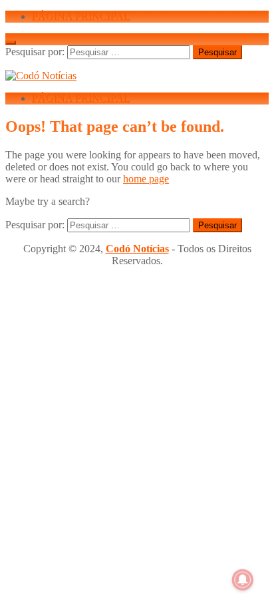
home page (146, 178)
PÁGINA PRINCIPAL (81, 16)
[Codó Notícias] (40, 75)
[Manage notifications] (242, 579)
